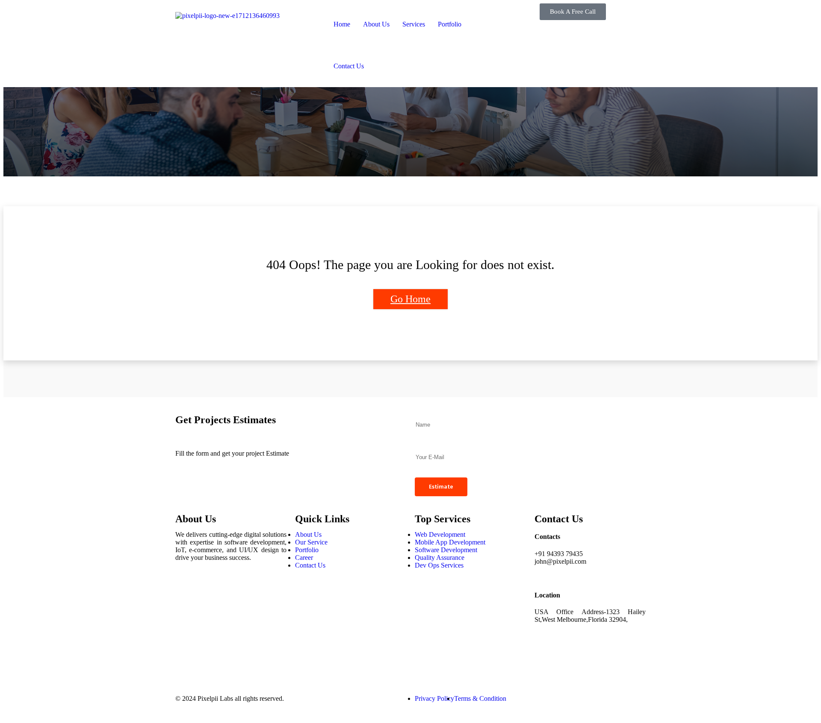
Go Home (410, 298)
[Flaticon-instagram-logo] (186, 612)
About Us (376, 24)
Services (413, 24)
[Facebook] (186, 589)
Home (342, 24)
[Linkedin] (186, 635)
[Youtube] (186, 658)
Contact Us (349, 66)
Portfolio (449, 24)
